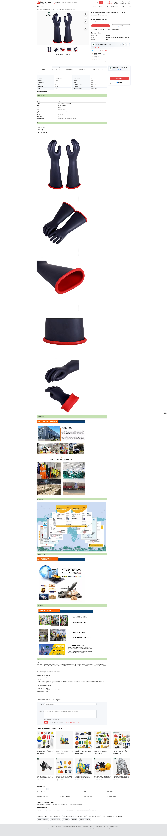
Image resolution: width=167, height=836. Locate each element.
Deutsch (81, 828)
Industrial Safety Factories (55, 816)
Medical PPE (39, 794)
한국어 (94, 828)
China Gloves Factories (42, 816)
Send (46, 722)
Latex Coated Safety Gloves (94, 816)
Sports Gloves (48, 810)
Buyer (100, 6)
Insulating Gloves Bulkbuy (85, 819)
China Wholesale (78, 826)
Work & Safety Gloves (60, 9)
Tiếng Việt (113, 828)
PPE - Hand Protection (88, 796)
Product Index (106, 826)
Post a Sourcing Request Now (73, 722)
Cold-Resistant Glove (70, 810)
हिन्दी (101, 828)
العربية (90, 828)
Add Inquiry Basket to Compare (63, 54)
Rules (130, 6)
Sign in (129, 3)
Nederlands (86, 828)
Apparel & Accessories (44, 9)
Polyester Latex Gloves (55, 819)
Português (62, 828)
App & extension (114, 6)
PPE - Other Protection (41, 791)
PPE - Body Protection (64, 796)
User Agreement (91, 830)
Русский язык (71, 828)
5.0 (114, 69)
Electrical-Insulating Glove (69, 9)
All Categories (41, 6)
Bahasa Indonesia (120, 828)
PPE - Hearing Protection (88, 794)
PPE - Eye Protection (64, 794)
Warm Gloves (40, 810)
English (53, 828)
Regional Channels (99, 826)
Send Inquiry (101, 25)
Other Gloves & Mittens (58, 810)
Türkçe (109, 828)
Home (38, 9)
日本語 (98, 828)
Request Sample (115, 29)
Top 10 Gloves (65, 819)
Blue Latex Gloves (118, 816)
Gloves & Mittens (52, 9)
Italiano (77, 828)
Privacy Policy (102, 830)
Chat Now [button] (122, 25)
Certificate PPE (110, 791)
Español (57, 828)
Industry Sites (92, 826)
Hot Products (51, 826)
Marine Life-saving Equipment (66, 791)
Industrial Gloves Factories (80, 816)
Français (66, 828)
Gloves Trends (74, 819)
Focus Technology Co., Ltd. (75, 830)
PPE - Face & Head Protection (113, 794)
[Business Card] (128, 72)
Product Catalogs (55, 789)
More (38, 822)
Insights (116, 826)
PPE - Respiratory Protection (42, 796)
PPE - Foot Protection (111, 796)
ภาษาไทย (104, 828)
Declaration (97, 830)
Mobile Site (112, 826)
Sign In (93, 61)
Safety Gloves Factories (67, 816)
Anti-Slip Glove (93, 810)
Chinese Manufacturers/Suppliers (68, 826)
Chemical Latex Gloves (107, 816)
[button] (103, 69)
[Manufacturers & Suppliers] (44, 2)
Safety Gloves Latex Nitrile (43, 819)
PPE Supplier (86, 791)
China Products (58, 826)
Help (107, 6)
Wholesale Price (85, 826)
